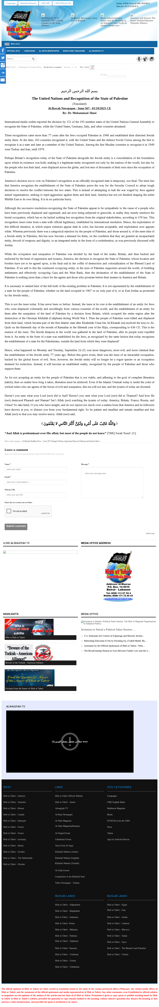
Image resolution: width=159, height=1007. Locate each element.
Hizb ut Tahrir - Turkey (65, 960)
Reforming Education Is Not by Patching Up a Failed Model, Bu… (115, 641)
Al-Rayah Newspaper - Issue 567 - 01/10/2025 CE (79, 108)
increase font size (76, 66)
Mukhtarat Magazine (74, 51)
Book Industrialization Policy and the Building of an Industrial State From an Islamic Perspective (114, 22)
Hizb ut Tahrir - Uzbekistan (67, 967)
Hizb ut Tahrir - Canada (13, 814)
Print (81, 67)
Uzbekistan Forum (63, 839)
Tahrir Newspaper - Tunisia (67, 883)
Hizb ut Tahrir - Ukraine (14, 864)
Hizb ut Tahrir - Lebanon (118, 923)
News (109, 827)
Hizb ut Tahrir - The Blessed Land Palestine (126, 948)
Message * (85, 464)
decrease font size (73, 66)
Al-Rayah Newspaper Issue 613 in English (84, 19)
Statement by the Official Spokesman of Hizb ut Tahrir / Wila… (114, 646)
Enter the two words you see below (18, 502)
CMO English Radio (116, 802)
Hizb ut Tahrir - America (14, 796)
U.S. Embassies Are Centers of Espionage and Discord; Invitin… (114, 636)
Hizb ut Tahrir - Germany (14, 839)
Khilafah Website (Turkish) (67, 863)
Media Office (89, 614)
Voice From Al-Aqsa (64, 845)
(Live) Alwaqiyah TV (16, 543)
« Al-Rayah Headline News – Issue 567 (35, 441)
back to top (150, 533)
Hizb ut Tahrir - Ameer (65, 802)
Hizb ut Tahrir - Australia (14, 802)
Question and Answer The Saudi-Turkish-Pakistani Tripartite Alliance (142, 20)
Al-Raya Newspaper (49, 51)
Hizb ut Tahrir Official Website (69, 796)
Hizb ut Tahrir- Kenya (65, 923)
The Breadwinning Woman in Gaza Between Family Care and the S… (117, 651)
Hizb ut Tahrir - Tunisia (117, 954)
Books (110, 814)
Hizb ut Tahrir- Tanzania (66, 948)
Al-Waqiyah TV (96, 51)
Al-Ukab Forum (62, 870)
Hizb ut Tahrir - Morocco (118, 929)
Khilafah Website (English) (67, 858)
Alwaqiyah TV (61, 808)
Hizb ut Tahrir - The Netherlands (17, 858)
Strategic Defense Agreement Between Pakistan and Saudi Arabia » (75, 441)
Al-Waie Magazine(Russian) (67, 826)
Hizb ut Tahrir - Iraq (116, 910)
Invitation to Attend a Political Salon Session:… (108, 629)
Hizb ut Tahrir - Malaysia (66, 929)
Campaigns (29, 51)
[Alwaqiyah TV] (145, 62)
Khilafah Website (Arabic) (66, 852)
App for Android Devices (118, 839)
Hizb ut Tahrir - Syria (116, 942)
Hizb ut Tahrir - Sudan (117, 936)
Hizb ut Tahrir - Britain (13, 808)
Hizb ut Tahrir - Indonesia (66, 917)
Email (87, 67)
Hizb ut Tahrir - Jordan (117, 917)
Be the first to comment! (53, 67)
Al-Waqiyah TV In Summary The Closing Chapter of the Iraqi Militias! (52, 22)
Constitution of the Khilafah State (70, 877)
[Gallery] (151, 62)
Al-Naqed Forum (62, 833)
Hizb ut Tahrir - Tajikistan (66, 941)
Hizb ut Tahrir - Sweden (14, 852)
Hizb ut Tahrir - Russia (13, 845)
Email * (8, 477)
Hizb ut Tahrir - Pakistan (66, 936)
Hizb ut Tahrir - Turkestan (66, 954)
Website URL (10, 490)
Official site (13, 51)
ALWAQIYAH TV (15, 706)
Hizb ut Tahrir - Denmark (14, 821)
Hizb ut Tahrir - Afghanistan (67, 905)
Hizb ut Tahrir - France (13, 827)
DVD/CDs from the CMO (118, 821)
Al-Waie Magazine (63, 821)
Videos (110, 833)
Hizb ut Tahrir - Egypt (117, 905)
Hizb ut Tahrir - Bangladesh (67, 911)
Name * (8, 464)
